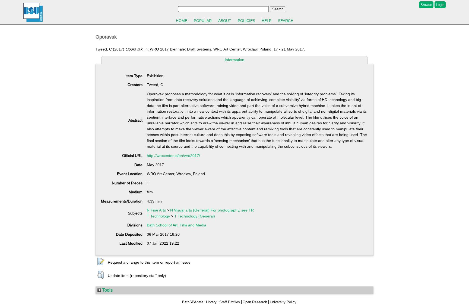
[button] (100, 262)
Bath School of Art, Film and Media (176, 225)
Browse (426, 5)
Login (440, 5)
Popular (203, 20)
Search (285, 20)
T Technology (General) (194, 216)
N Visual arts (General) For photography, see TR (212, 210)
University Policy (283, 302)
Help (266, 20)
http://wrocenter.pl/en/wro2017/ (173, 155)
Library (211, 302)
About (224, 20)
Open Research (255, 302)
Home (181, 20)
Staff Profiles (229, 302)
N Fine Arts (156, 210)
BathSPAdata (192, 302)
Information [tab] (234, 60)
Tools (107, 290)
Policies (246, 20)
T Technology (158, 216)
